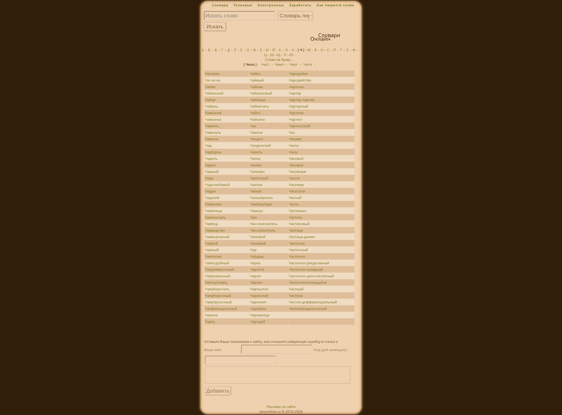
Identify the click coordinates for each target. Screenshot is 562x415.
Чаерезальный (217, 275)
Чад (208, 145)
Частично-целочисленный (311, 275)
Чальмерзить (261, 197)
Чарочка (296, 86)
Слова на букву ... (279, 59)
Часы (293, 152)
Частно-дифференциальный (313, 302)
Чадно (210, 165)
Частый (295, 197)
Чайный (257, 80)
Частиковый (299, 223)
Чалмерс (257, 171)
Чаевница (213, 210)
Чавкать (212, 125)
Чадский (212, 197)
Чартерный (298, 106)
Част (265, 64)
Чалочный (259, 178)
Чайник (256, 86)
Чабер (210, 99)
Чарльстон (259, 289)
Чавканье (213, 119)
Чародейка (298, 73)
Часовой (296, 158)
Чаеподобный (217, 262)
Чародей (257, 321)
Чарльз (256, 282)
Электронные (270, 5)
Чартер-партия (301, 99)
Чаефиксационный (221, 308)
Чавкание (213, 112)
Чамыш (256, 210)
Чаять (210, 321)
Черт (293, 64)
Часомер (296, 184)
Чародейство (300, 80)
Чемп (279, 64)
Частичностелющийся (308, 282)
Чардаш (257, 256)
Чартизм (296, 112)
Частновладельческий (308, 308)
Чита (308, 64)
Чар (253, 249)
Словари (220, 5)
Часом (294, 178)
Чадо (209, 178)
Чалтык (256, 184)
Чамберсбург (261, 204)
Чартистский (299, 125)
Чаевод (211, 223)
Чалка (255, 158)
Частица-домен (302, 236)
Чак (253, 125)
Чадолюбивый (217, 184)
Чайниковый (261, 93)
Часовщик (297, 171)
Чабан (210, 86)
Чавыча (211, 138)
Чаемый (212, 249)
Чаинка (211, 315)
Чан (253, 217)
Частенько (298, 210)
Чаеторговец (216, 282)
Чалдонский (260, 145)
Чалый (255, 191)
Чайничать (259, 106)
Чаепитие (213, 256)
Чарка (255, 262)
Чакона (256, 132)
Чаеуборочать (217, 289)
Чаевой (211, 243)
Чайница (257, 99)
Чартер (295, 93)
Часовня (296, 165)
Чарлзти (257, 269)
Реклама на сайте (281, 406)
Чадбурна (213, 152)
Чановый (258, 243)
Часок (294, 145)
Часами (295, 138)
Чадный (212, 171)
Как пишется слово (335, 5)
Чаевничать (215, 217)
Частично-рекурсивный (309, 262)
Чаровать (258, 308)
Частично (297, 256)
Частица (296, 230)
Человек (212, 73)
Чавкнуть (213, 132)
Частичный (298, 249)
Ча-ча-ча (212, 80)
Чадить (211, 158)
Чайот (255, 112)
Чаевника (213, 204)
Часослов (297, 191)
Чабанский (214, 93)
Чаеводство (215, 230)
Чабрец (211, 106)
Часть (294, 204)
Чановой (257, 236)
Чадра (210, 191)
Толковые (242, 5)
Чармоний (259, 295)
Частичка (297, 243)
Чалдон (256, 138)
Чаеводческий (217, 236)
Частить (295, 217)
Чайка (255, 73)
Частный (296, 289)
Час (292, 132)
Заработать (300, 5)
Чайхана (257, 119)
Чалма (255, 165)
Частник (296, 295)
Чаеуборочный (218, 295)
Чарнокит (258, 302)
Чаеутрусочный (218, 302)
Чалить (256, 152)
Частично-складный (306, 269)
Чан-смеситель (262, 230)
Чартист (296, 119)
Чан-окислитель (263, 223)
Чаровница (259, 315)
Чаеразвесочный (219, 269)
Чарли (255, 275)
